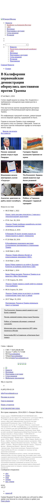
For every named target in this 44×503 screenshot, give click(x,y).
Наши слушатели (7, 405)
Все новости (5, 133)
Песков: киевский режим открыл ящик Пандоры (21, 317)
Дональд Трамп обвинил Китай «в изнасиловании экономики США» (18, 256)
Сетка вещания (12, 33)
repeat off (8, 493)
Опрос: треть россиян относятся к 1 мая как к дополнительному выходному (22, 215)
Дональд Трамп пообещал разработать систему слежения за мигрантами (23, 225)
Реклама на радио (7, 397)
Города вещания (7, 401)
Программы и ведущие (15, 31)
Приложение (15, 61)
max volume (9, 482)
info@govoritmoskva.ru (19, 358)
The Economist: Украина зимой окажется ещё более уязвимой (21, 311)
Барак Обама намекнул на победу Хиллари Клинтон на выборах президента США (21, 265)
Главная (4, 65)
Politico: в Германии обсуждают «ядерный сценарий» (19, 322)
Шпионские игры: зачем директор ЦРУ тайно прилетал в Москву (20, 329)
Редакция (10, 35)
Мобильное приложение (14, 378)
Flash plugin (5, 501)
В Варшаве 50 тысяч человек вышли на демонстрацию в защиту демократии (20, 235)
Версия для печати (10, 131)
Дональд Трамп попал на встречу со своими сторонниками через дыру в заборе (22, 294)
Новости (8, 23)
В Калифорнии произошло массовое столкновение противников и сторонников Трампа (22, 245)
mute (7, 478)
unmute (8, 480)
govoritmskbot (15, 354)
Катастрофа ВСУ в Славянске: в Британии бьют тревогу (21, 336)
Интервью (11, 29)
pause (7, 475)
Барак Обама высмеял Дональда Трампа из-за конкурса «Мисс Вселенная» (22, 275)
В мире (8, 69)
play (6, 473)
